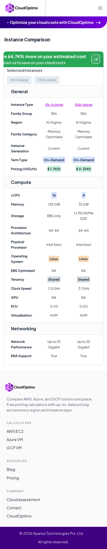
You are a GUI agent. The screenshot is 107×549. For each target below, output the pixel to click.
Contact (14, 507)
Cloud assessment (23, 499)
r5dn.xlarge (83, 105)
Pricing (13, 477)
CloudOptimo (19, 515)
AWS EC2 (15, 431)
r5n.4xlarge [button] (19, 80)
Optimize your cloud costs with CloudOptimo (52, 22)
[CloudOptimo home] (26, 387)
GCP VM (14, 447)
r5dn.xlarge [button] (47, 80)
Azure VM (15, 439)
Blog (11, 469)
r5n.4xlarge (54, 105)
